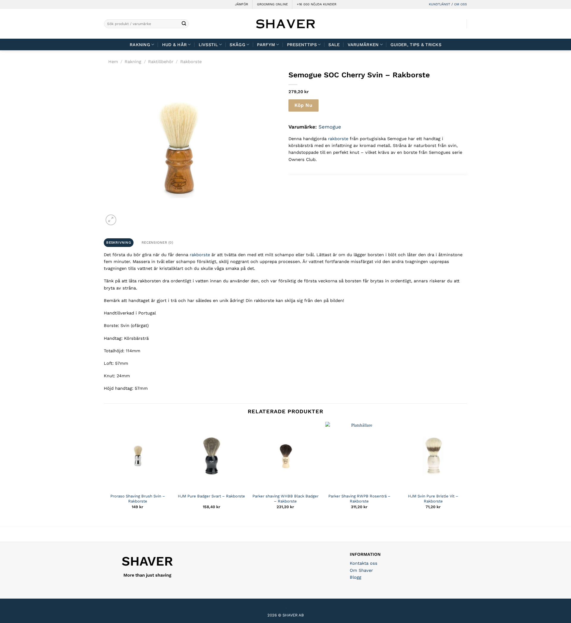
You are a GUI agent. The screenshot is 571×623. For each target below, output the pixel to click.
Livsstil (208, 44)
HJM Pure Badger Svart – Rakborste (211, 496)
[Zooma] (111, 220)
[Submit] (184, 24)
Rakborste (191, 61)
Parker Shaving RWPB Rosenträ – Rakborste (359, 498)
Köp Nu (303, 105)
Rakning (140, 44)
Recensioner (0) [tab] (157, 242)
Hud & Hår (174, 44)
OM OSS (460, 4)
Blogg (355, 577)
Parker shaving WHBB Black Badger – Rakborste (285, 498)
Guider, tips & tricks (415, 44)
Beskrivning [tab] (118, 242)
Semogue (330, 127)
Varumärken (363, 44)
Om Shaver (361, 570)
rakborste (338, 138)
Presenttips (302, 44)
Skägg (237, 44)
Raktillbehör (160, 61)
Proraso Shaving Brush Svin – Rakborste (137, 498)
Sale (334, 44)
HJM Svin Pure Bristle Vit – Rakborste (433, 498)
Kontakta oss (363, 563)
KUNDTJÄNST (439, 4)
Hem (113, 61)
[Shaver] (285, 24)
